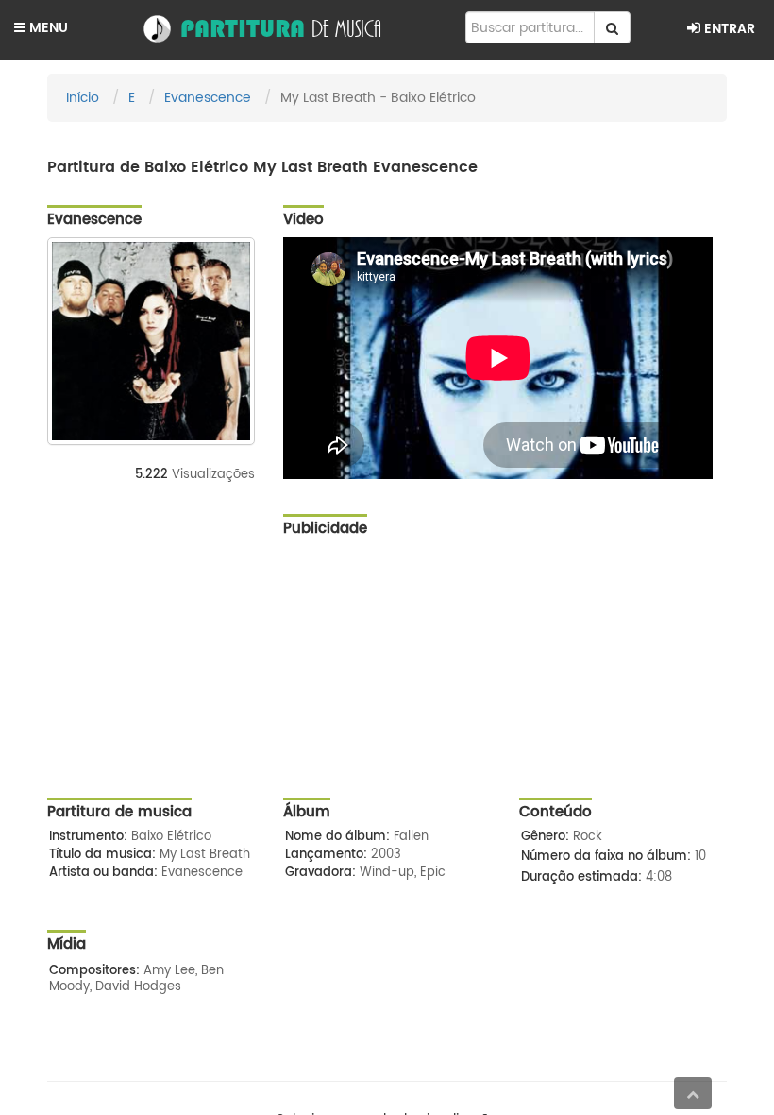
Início (82, 98)
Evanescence (207, 98)
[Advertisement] (505, 679)
